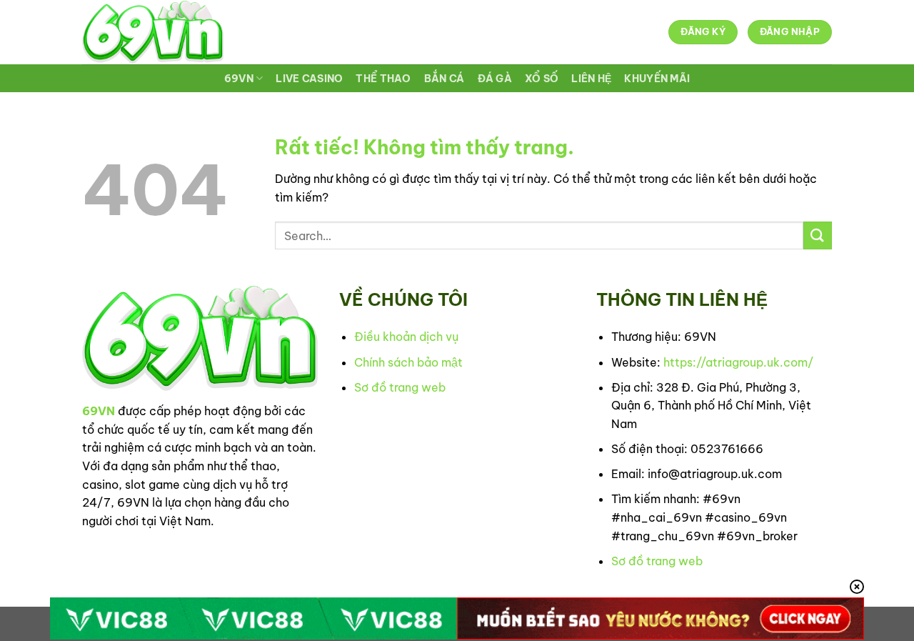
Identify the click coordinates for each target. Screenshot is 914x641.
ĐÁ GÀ (495, 78)
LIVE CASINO (309, 78)
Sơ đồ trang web (400, 387)
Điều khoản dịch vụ (406, 336)
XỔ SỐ (541, 78)
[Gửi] (817, 235)
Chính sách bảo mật (408, 362)
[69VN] (153, 32)
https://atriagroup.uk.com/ (738, 362)
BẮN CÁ (444, 78)
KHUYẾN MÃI (657, 78)
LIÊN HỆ (591, 78)
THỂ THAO (383, 78)
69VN (238, 78)
